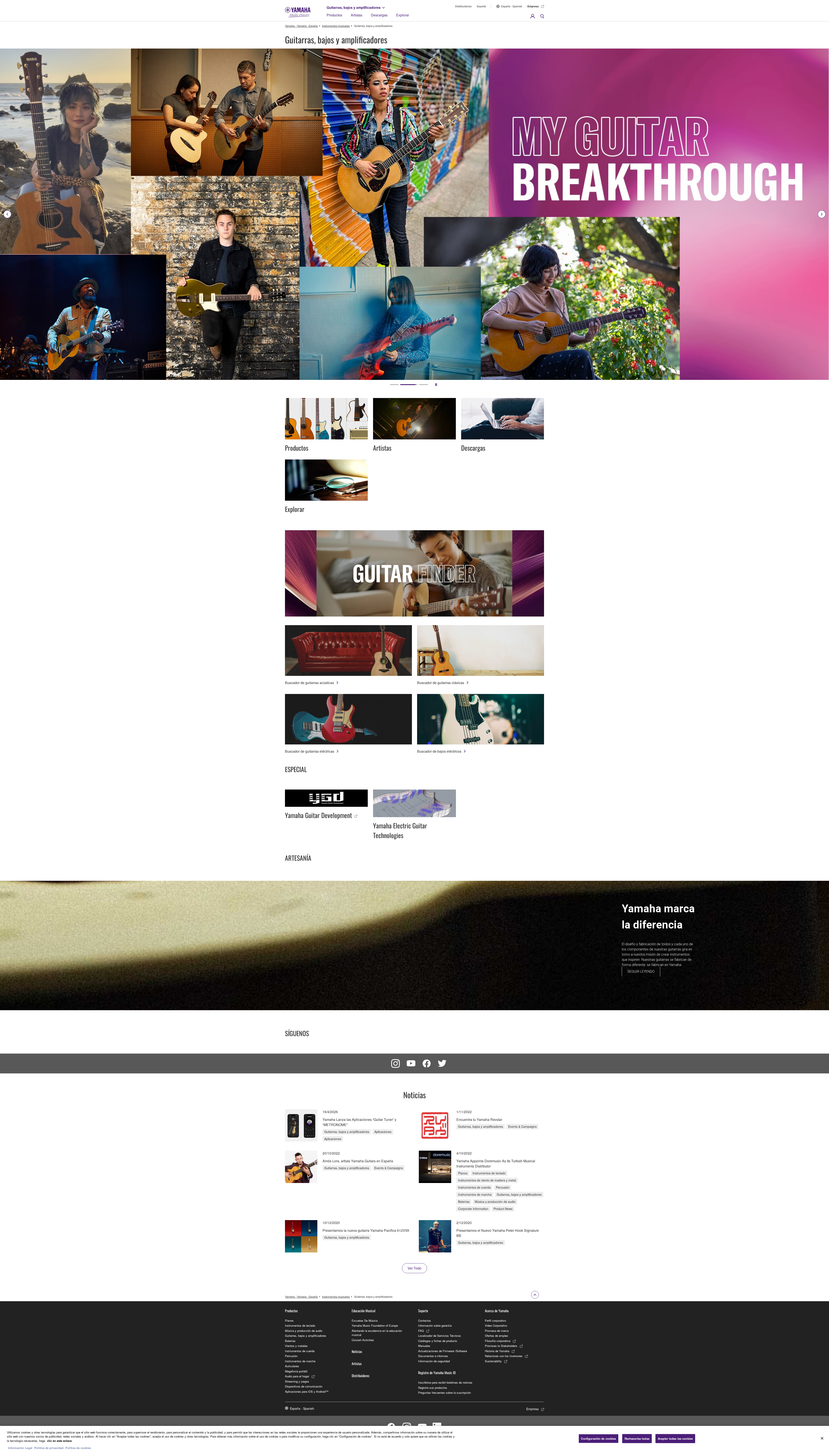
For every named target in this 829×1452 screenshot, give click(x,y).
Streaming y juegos (297, 1381)
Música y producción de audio (303, 1331)
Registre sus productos (432, 1388)
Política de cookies (78, 1448)
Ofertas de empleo (496, 1336)
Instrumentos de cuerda (300, 1351)
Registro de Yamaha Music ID (437, 1372)
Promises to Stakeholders (501, 1346)
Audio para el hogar (297, 1376)
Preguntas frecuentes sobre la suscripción (444, 1393)
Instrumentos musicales (336, 26)
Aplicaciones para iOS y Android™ (306, 1391)
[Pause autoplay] (436, 384)
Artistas (356, 15)
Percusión (291, 1356)
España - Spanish (511, 6)
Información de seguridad (434, 1361)
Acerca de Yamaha (497, 1310)
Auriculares (292, 1366)
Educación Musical (363, 1310)
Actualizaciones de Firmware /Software (442, 1351)
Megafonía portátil (296, 1371)
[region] (414, 1439)
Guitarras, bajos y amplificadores (354, 7)
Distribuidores (463, 6)
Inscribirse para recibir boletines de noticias (445, 1382)
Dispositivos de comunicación (303, 1386)
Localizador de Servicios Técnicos (439, 1336)
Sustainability (493, 1361)
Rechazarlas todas (637, 1438)
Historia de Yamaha (497, 1351)
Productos (334, 15)
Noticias (357, 1351)
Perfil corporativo (495, 1320)
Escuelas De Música (365, 1320)
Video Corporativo (496, 1325)
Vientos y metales (296, 1346)
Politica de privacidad (48, 1448)
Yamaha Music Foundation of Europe (375, 1325)
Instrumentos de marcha (300, 1361)
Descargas (379, 15)
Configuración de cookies (598, 1438)
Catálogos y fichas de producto (437, 1341)
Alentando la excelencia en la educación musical (377, 1333)
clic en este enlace (59, 1441)
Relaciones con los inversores (503, 1356)
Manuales (424, 1346)
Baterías (290, 1341)
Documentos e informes (433, 1356)
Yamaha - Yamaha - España (301, 26)
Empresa (533, 6)
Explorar (402, 15)
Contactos (424, 1320)
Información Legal (20, 1448)
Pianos (289, 1320)
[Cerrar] (822, 1438)
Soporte (481, 6)
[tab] (394, 384)
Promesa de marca (497, 1331)
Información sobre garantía (435, 1325)
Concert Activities (363, 1340)
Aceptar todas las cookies (675, 1438)
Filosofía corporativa (497, 1341)
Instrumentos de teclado (300, 1325)
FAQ (421, 1331)
